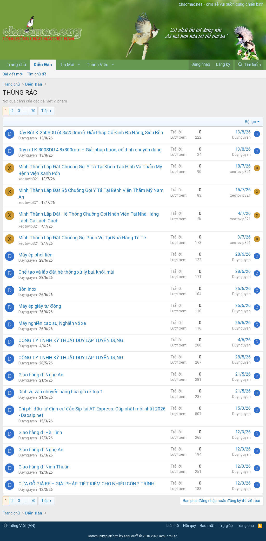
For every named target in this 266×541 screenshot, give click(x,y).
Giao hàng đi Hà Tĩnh (40, 432)
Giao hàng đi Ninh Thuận (44, 466)
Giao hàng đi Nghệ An (40, 374)
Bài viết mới (13, 74)
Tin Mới (67, 64)
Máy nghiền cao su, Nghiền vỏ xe (52, 323)
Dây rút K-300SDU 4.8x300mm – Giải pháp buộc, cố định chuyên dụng (90, 149)
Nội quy (189, 525)
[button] (79, 65)
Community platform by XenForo (133, 536)
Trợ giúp (226, 525)
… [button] (25, 110)
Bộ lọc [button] (250, 121)
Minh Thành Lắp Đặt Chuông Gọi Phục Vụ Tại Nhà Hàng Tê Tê (82, 237)
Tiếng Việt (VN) (21, 525)
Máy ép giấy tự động (39, 306)
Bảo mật (207, 525)
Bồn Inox (27, 289)
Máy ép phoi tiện (35, 254)
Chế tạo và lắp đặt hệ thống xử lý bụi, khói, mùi (66, 272)
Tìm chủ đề (36, 74)
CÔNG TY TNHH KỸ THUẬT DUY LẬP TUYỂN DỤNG (70, 340)
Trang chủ (16, 64)
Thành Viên (97, 64)
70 (33, 110)
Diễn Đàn (43, 64)
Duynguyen (27, 138)
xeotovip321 (28, 179)
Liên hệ (173, 525)
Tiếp (45, 110)
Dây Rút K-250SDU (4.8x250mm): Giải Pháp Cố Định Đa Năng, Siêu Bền (90, 132)
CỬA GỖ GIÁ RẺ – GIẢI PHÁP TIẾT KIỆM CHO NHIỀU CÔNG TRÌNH (86, 483)
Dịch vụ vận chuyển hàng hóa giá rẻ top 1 (60, 391)
